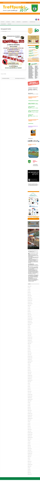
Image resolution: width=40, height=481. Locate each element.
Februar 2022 (29, 372)
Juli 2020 (29, 402)
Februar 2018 (29, 448)
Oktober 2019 (30, 416)
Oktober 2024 (30, 321)
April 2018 (29, 445)
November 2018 (30, 434)
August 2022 (29, 362)
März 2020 (29, 408)
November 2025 (30, 300)
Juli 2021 (29, 383)
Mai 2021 (29, 386)
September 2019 (30, 418)
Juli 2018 (29, 440)
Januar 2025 (29, 316)
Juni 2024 (29, 327)
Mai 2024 (29, 329)
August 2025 (29, 305)
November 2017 (30, 453)
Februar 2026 (29, 295)
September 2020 (30, 399)
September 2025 (30, 303)
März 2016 (29, 472)
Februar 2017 (29, 461)
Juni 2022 (29, 365)
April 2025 (29, 311)
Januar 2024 (29, 335)
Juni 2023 (29, 346)
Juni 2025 (29, 308)
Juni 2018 (29, 442)
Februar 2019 (29, 429)
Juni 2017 (29, 459)
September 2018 (30, 437)
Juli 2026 (29, 287)
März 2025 (29, 313)
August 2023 (29, 343)
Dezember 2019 (30, 413)
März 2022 (29, 370)
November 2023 (30, 338)
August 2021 (29, 381)
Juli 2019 (29, 421)
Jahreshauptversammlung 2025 (20, 78)
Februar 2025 (29, 314)
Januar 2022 (29, 373)
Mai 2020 (29, 405)
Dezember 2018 (30, 432)
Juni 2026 (29, 289)
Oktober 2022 (30, 359)
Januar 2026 (29, 297)
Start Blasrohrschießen (5, 78)
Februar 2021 (29, 391)
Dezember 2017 (30, 451)
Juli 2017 (29, 458)
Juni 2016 (29, 469)
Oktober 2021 (30, 378)
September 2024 (30, 322)
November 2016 (30, 464)
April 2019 (29, 426)
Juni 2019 (29, 423)
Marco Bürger (4, 31)
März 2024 (29, 332)
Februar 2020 (29, 410)
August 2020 (29, 400)
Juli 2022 (29, 364)
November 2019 (30, 415)
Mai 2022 (29, 367)
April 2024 (29, 330)
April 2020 (29, 407)
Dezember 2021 (30, 375)
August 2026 (29, 286)
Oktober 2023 (30, 340)
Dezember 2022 (30, 356)
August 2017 (29, 456)
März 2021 (29, 389)
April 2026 (29, 292)
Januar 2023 (29, 354)
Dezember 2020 (30, 394)
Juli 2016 (29, 467)
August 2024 (29, 324)
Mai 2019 (29, 424)
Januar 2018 (29, 450)
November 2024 (30, 319)
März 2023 (29, 351)
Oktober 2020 (30, 397)
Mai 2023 (29, 348)
